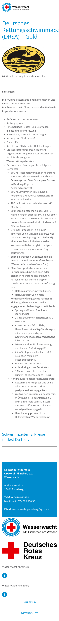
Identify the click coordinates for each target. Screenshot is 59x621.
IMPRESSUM (29, 602)
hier (24, 439)
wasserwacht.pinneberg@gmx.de (30, 509)
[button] (55, 7)
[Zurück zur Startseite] (15, 7)
